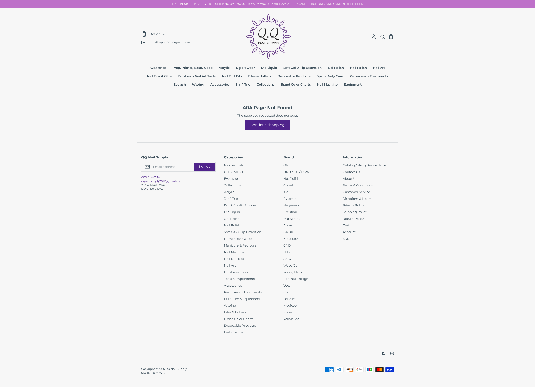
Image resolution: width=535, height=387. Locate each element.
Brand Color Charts (296, 84)
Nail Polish (358, 68)
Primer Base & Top (238, 239)
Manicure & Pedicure (240, 245)
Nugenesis (291, 205)
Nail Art (379, 68)
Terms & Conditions (358, 185)
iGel (286, 192)
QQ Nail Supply (176, 369)
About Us (350, 179)
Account (349, 232)
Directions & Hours (357, 199)
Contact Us (351, 172)
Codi (286, 292)
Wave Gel (290, 265)
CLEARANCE (234, 172)
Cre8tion (290, 212)
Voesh (288, 285)
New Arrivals (233, 165)
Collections (265, 84)
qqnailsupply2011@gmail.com (161, 181)
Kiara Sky (290, 239)
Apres (287, 225)
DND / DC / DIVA (296, 172)
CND (287, 245)
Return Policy (353, 219)
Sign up (204, 166)
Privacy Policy (353, 205)
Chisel (288, 185)
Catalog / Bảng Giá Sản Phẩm (366, 165)
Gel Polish (336, 68)
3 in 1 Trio (243, 84)
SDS (346, 239)
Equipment (353, 84)
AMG (287, 259)
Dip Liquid (269, 68)
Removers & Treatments (368, 76)
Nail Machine (327, 84)
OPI (286, 165)
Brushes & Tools (236, 272)
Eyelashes (231, 179)
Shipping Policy (355, 212)
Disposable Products (294, 76)
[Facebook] (384, 353)
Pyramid (290, 199)
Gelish (288, 232)
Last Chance (233, 332)
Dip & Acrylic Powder (240, 205)
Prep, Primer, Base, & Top (192, 68)
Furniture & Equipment (242, 299)
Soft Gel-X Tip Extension (302, 68)
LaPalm (289, 299)
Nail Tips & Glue (159, 76)
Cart (346, 225)
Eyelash (179, 84)
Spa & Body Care (330, 76)
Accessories (219, 84)
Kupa (287, 312)
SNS (286, 252)
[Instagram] (392, 353)
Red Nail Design (295, 279)
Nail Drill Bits (232, 76)
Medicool (290, 305)
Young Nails (292, 272)
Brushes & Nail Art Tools (197, 76)
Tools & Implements (239, 279)
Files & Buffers (259, 76)
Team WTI (157, 372)
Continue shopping (267, 125)
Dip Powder (245, 68)
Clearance (158, 68)
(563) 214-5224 (150, 177)
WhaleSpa (291, 319)
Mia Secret (291, 219)
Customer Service (356, 192)
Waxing (198, 84)
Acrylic (224, 68)
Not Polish (291, 179)
